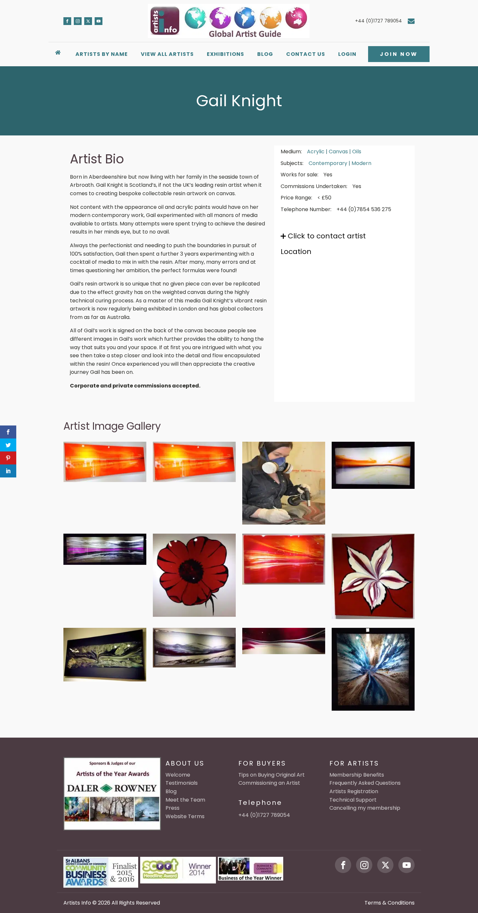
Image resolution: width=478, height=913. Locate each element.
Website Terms (185, 816)
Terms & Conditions (390, 903)
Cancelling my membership (364, 808)
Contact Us (305, 54)
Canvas (338, 151)
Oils (356, 151)
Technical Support (353, 800)
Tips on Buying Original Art (271, 775)
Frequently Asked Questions (365, 783)
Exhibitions (225, 54)
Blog (265, 54)
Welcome (178, 775)
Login (347, 54)
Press (172, 808)
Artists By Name (101, 54)
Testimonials (182, 783)
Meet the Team (185, 800)
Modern (361, 163)
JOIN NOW (399, 54)
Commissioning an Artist (269, 783)
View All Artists (167, 54)
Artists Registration (353, 791)
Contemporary (328, 163)
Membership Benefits (356, 775)
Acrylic (316, 151)
